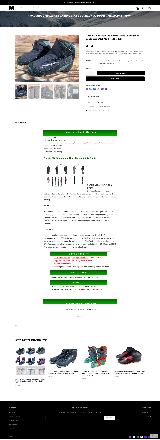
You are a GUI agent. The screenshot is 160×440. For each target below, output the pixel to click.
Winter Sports (110, 63)
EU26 (20, 372)
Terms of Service (14, 416)
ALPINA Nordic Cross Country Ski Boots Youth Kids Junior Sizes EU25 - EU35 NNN (30, 381)
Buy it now (115, 79)
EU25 (15, 372)
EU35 (45, 372)
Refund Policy (13, 424)
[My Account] (150, 8)
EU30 (37, 372)
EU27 (24, 372)
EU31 (41, 372)
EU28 (28, 372)
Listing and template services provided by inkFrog (80, 309)
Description (20, 122)
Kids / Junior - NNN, (110, 61)
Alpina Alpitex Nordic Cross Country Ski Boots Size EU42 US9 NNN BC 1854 (63, 372)
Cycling (148, 416)
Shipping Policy (14, 420)
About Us (12, 412)
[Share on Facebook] (95, 103)
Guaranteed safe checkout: (93, 85)
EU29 (32, 372)
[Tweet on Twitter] (98, 103)
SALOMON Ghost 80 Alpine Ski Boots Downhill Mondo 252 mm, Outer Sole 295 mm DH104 (95, 373)
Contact (11, 428)
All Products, (101, 61)
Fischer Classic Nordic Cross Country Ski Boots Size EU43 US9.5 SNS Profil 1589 (129, 372)
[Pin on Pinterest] (101, 103)
